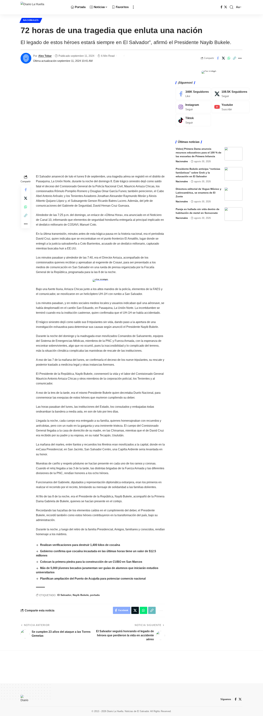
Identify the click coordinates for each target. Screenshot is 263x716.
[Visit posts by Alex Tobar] (26, 58)
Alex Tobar (45, 55)
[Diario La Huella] (43, 7)
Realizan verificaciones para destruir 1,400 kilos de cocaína (80, 544)
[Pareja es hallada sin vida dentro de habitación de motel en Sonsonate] (233, 214)
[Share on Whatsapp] (228, 58)
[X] (225, 7)
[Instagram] (193, 107)
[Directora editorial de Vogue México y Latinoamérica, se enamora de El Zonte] (233, 194)
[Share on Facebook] (217, 58)
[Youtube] (230, 107)
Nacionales (31, 20)
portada (95, 595)
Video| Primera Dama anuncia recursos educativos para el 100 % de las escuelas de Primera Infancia (198, 152)
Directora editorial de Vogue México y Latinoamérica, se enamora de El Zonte (198, 193)
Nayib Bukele (81, 595)
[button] (133, 7)
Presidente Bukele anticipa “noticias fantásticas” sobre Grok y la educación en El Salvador (198, 172)
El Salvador (64, 595)
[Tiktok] (193, 120)
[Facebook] (221, 7)
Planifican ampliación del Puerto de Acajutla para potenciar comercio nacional (93, 578)
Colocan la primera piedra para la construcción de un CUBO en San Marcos (91, 561)
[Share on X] (223, 58)
